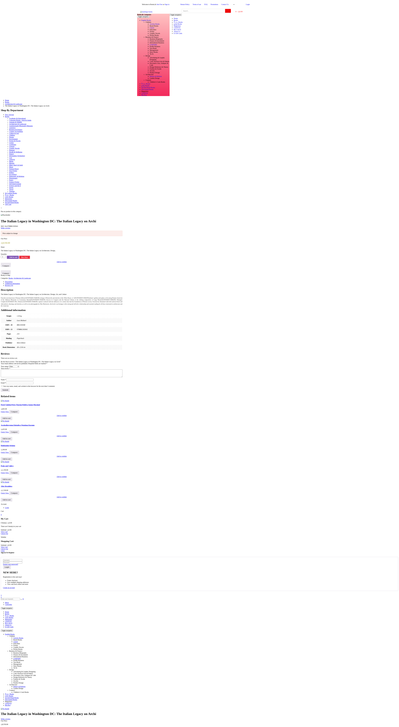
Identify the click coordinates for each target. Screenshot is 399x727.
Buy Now (24, 257)
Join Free (159, 4)
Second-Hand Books (12, 202)
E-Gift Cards (9, 627)
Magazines (8, 199)
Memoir (11, 163)
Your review (5, 368)
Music (11, 167)
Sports (11, 187)
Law (10, 158)
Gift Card (8, 204)
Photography (13, 178)
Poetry (11, 180)
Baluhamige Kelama (8, 445)
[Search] (228, 11)
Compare (5, 266)
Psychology (13, 174)
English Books (10, 634)
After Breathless (6, 486)
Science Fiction (14, 182)
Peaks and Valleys (7, 466)
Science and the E (15, 186)
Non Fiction (13, 171)
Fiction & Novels (14, 141)
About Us (8, 625)
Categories (8, 604)
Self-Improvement (15, 184)
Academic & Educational (17, 118)
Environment (13, 139)
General (11, 146)
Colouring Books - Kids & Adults (20, 120)
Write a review (5, 228)
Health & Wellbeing (15, 152)
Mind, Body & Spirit (16, 165)
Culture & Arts (14, 133)
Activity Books (18, 638)
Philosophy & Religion (16, 176)
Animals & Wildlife (15, 122)
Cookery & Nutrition (16, 131)
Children (12, 135)
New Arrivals (9, 115)
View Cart (4, 532)
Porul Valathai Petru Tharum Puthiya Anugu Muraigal (20, 405)
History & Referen (19, 686)
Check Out (4, 534)
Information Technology (17, 156)
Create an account (9, 588)
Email (3, 383)
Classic (15, 642)
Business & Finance (15, 130)
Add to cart (13, 257)
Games (11, 143)
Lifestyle (12, 159)
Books (7, 102)
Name (3, 380)
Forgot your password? (10, 564)
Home (7, 100)
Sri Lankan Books (11, 193)
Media (11, 161)
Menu (7, 603)
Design (11, 137)
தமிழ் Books (9, 197)
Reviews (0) (9, 285)
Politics (11, 172)
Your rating (5, 366)
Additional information (12, 283)
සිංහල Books (9, 195)
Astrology (12, 128)
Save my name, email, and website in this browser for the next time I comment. (29, 386)
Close (3, 551)
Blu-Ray (8, 705)
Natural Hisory (14, 169)
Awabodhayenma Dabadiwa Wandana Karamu (17, 425)
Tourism (12, 191)
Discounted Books (11, 201)
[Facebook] (249, 10)
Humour (12, 150)
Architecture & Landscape (13, 104)
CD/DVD (8, 621)
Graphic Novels (14, 148)
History (11, 154)
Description (9, 282)
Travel (11, 189)
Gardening (12, 144)
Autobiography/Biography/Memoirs (21, 126)
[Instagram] (255, 10)
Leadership (17, 658)
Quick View (5, 412)
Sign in (167, 4)
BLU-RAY (8, 623)
